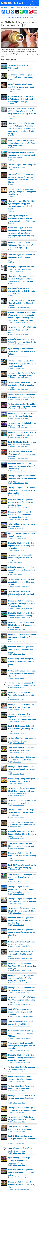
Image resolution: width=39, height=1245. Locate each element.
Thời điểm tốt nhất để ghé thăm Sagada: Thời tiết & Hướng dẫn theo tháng (21, 545)
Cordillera (16, 550)
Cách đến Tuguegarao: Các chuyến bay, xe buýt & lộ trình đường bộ (20, 1011)
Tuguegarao (29, 596)
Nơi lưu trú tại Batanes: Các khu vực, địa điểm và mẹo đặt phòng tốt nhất (21, 582)
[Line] (21, 12)
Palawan (16, 356)
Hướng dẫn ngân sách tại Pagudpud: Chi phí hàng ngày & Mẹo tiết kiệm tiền (21, 889)
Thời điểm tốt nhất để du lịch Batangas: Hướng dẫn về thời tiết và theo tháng (21, 466)
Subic (23, 629)
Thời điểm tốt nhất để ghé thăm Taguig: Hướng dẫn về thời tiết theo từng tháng (20, 502)
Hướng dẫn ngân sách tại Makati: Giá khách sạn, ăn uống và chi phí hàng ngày (22, 478)
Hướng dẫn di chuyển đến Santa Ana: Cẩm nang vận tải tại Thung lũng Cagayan (21, 999)
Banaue (22, 666)
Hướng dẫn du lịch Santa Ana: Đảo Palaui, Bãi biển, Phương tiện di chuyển (22, 966)
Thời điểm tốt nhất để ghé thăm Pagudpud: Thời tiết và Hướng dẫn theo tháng (20, 920)
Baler (23, 368)
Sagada (22, 550)
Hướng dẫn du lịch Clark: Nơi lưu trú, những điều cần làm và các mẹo (21, 1098)
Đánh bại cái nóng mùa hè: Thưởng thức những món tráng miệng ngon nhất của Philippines (21, 218)
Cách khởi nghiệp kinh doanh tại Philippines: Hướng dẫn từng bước (21, 257)
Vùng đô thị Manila (19, 334)
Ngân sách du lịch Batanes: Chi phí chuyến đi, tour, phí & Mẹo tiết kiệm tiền (21, 1045)
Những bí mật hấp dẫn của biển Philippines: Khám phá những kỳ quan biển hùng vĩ (21, 155)
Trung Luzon (17, 368)
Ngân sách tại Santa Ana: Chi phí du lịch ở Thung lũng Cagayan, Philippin (21, 1033)
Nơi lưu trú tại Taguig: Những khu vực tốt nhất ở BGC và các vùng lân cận (22, 385)
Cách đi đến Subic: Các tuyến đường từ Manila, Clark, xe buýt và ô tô (22, 1138)
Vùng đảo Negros (19, 271)
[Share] (3, 12)
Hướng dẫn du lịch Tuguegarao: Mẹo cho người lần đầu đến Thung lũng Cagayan (21, 978)
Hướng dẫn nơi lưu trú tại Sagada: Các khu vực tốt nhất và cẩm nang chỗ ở (22, 637)
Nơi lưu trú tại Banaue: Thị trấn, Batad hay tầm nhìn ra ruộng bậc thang (21, 661)
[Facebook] (8, 12)
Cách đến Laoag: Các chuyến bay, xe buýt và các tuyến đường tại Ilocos (22, 877)
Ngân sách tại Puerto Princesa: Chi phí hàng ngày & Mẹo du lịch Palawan (21, 351)
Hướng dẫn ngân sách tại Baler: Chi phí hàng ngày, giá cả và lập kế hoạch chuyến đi (22, 363)
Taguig (26, 334)
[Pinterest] (30, 12)
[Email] (35, 12)
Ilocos (16, 562)
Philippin (12, 7)
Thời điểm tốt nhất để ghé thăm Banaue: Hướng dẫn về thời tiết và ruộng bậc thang (22, 834)
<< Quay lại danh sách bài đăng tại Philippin (19, 17)
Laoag (20, 562)
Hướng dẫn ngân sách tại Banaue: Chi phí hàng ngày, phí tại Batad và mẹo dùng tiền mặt (22, 790)
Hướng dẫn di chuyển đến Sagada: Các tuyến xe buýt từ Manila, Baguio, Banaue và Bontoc (22, 716)
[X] (17, 12)
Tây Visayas (17, 528)
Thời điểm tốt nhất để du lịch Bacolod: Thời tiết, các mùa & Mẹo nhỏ (22, 1184)
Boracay (24, 538)
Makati (26, 344)
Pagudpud (21, 743)
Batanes (28, 586)
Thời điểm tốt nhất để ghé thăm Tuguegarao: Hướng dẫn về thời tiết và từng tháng (21, 603)
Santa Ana (28, 946)
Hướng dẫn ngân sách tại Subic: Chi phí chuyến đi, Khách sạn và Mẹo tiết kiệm (21, 625)
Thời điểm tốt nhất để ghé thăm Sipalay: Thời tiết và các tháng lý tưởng (21, 1172)
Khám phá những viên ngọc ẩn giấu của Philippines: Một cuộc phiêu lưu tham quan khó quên (20, 278)
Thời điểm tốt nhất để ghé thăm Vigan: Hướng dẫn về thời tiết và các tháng (21, 932)
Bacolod (26, 307)
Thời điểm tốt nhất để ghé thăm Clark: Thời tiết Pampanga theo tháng (20, 649)
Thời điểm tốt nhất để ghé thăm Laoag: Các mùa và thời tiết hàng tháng (21, 569)
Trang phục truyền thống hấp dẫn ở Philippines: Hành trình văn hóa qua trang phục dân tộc (22, 99)
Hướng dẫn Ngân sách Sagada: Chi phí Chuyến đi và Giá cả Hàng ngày (21, 769)
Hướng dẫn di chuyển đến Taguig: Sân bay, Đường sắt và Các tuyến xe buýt (22, 329)
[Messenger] (12, 12)
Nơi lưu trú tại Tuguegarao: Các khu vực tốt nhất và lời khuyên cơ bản (22, 954)
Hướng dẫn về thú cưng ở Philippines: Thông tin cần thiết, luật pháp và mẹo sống (21, 245)
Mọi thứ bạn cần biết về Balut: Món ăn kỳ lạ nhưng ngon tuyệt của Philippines (21, 86)
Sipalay (26, 1177)
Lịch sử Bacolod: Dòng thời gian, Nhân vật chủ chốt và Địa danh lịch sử (21, 303)
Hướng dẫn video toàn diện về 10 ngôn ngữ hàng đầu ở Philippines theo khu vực (22, 191)
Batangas (23, 470)
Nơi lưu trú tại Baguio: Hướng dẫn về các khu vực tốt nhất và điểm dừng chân (22, 673)
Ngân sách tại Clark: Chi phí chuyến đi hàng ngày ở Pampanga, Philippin (19, 1160)
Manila (26, 408)
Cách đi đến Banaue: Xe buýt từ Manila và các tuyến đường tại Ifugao (21, 728)
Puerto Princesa (24, 356)
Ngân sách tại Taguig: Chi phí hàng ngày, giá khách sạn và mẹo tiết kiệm (21, 454)
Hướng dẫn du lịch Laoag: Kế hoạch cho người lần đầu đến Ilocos (20, 557)
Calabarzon (17, 470)
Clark (23, 654)
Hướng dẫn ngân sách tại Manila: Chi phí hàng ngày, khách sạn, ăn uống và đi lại (21, 490)
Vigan (19, 762)
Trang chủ (4, 7)
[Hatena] (26, 12)
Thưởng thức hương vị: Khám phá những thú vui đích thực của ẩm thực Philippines (21, 290)
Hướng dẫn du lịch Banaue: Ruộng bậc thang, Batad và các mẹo (21, 695)
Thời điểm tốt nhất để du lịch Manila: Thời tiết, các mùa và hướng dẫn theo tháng (19, 514)
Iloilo (23, 528)
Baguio (22, 678)
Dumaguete (27, 322)
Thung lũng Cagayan (19, 586)
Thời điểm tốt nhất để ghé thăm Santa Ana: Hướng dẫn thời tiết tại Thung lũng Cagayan (22, 1057)
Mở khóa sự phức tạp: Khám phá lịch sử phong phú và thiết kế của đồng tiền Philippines (21, 143)
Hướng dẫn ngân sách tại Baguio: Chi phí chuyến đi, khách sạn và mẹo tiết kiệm (22, 812)
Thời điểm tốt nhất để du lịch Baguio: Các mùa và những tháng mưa (22, 855)
